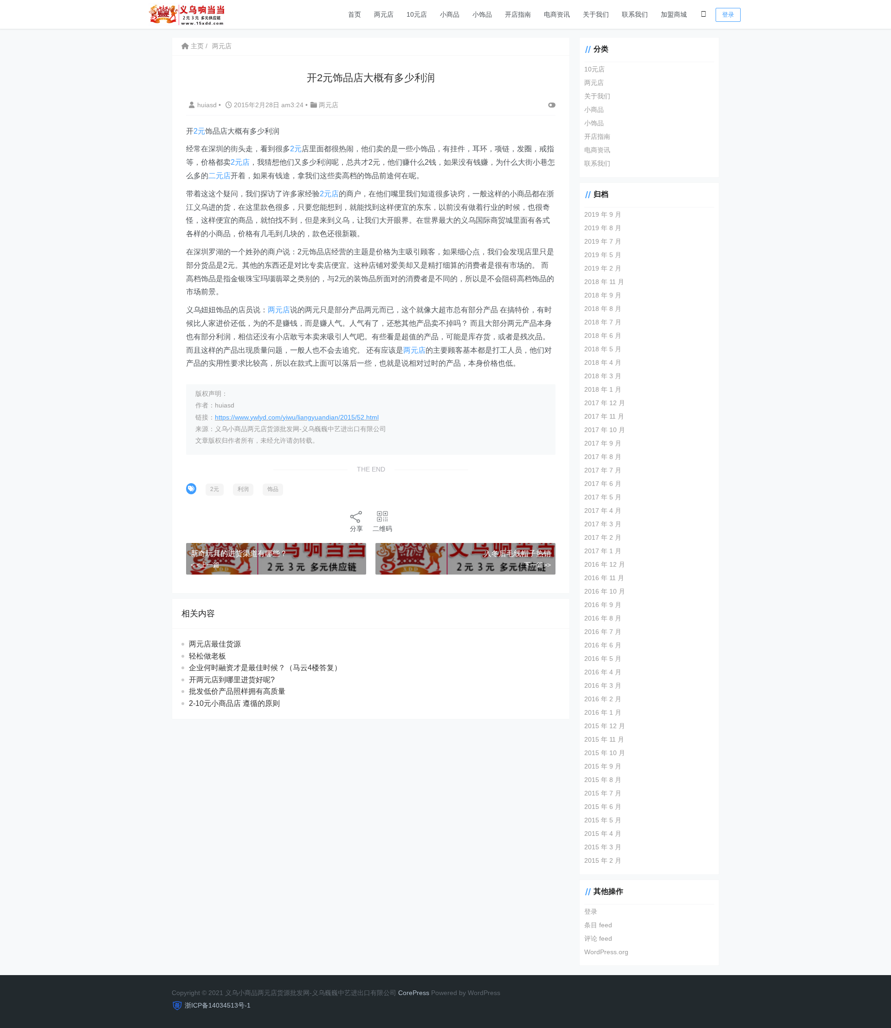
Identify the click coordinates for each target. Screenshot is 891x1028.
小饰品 (482, 14)
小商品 (449, 14)
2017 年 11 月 (604, 416)
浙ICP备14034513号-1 (218, 1005)
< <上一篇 (205, 565)
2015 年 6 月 (602, 806)
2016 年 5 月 (602, 658)
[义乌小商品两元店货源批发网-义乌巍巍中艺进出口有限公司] (186, 14)
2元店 (240, 162)
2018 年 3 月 (602, 376)
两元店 (384, 14)
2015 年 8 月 (602, 779)
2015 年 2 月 (602, 860)
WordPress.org (606, 952)
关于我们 (596, 14)
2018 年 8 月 (602, 308)
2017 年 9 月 (602, 443)
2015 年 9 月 (602, 766)
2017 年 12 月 (604, 403)
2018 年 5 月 (602, 349)
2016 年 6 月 (602, 645)
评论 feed (598, 938)
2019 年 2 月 (602, 268)
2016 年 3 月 (602, 685)
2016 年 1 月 (602, 712)
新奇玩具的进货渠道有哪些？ (239, 553)
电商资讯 (557, 14)
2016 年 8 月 (602, 618)
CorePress (413, 992)
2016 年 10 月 (604, 591)
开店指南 (518, 14)
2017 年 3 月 (602, 524)
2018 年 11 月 (604, 281)
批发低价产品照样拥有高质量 (237, 691)
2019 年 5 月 (602, 255)
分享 (356, 528)
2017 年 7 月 (602, 470)
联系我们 (635, 14)
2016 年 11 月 (604, 578)
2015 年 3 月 (602, 847)
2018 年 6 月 (602, 335)
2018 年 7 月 (602, 322)
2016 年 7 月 (602, 631)
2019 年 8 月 (602, 228)
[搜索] (703, 14)
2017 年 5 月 (602, 497)
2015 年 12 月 (604, 726)
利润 (243, 489)
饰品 (272, 489)
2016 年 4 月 (602, 672)
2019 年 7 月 (602, 241)
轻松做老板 (207, 656)
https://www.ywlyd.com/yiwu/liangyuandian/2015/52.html (297, 417)
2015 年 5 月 (602, 820)
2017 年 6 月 (602, 483)
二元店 (219, 176)
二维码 (382, 528)
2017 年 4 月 (602, 510)
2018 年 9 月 (602, 295)
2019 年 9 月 (602, 214)
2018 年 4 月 (602, 362)
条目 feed (598, 925)
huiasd (208, 105)
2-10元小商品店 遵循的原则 (234, 703)
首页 (354, 14)
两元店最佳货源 (215, 644)
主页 (196, 46)
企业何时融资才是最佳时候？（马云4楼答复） (265, 668)
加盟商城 (674, 14)
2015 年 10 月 (604, 752)
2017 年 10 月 (604, 429)
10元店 (417, 14)
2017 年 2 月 (602, 537)
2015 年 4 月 (602, 833)
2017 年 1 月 (602, 551)
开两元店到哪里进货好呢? (232, 680)
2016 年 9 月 (602, 604)
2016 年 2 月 (602, 699)
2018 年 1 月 (602, 389)
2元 (199, 131)
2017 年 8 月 (602, 456)
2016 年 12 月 (604, 564)
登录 (728, 14)
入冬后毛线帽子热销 (517, 553)
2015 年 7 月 (602, 793)
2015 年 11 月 (604, 739)
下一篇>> (537, 565)
